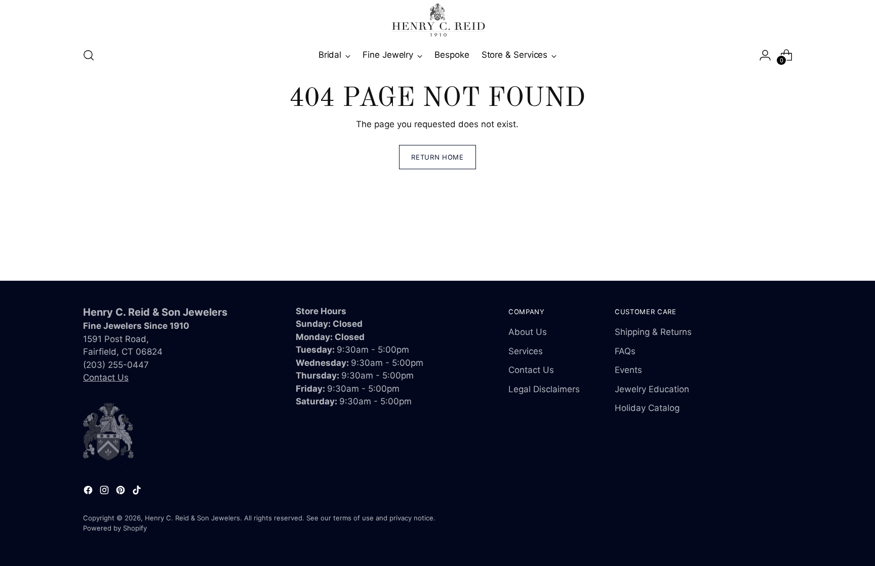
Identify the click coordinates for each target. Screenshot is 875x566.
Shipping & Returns (653, 332)
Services (525, 351)
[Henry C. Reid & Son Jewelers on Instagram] (105, 492)
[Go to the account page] (765, 55)
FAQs (625, 351)
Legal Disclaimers (544, 389)
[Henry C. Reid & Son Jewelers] (437, 20)
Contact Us (106, 377)
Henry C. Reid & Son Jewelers (192, 518)
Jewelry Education (652, 389)
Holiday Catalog (647, 408)
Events (628, 370)
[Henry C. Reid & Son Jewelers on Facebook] (89, 492)
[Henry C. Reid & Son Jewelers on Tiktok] (138, 492)
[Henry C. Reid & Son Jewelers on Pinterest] (121, 492)
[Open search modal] (88, 55)
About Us (527, 332)
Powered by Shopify (115, 528)
